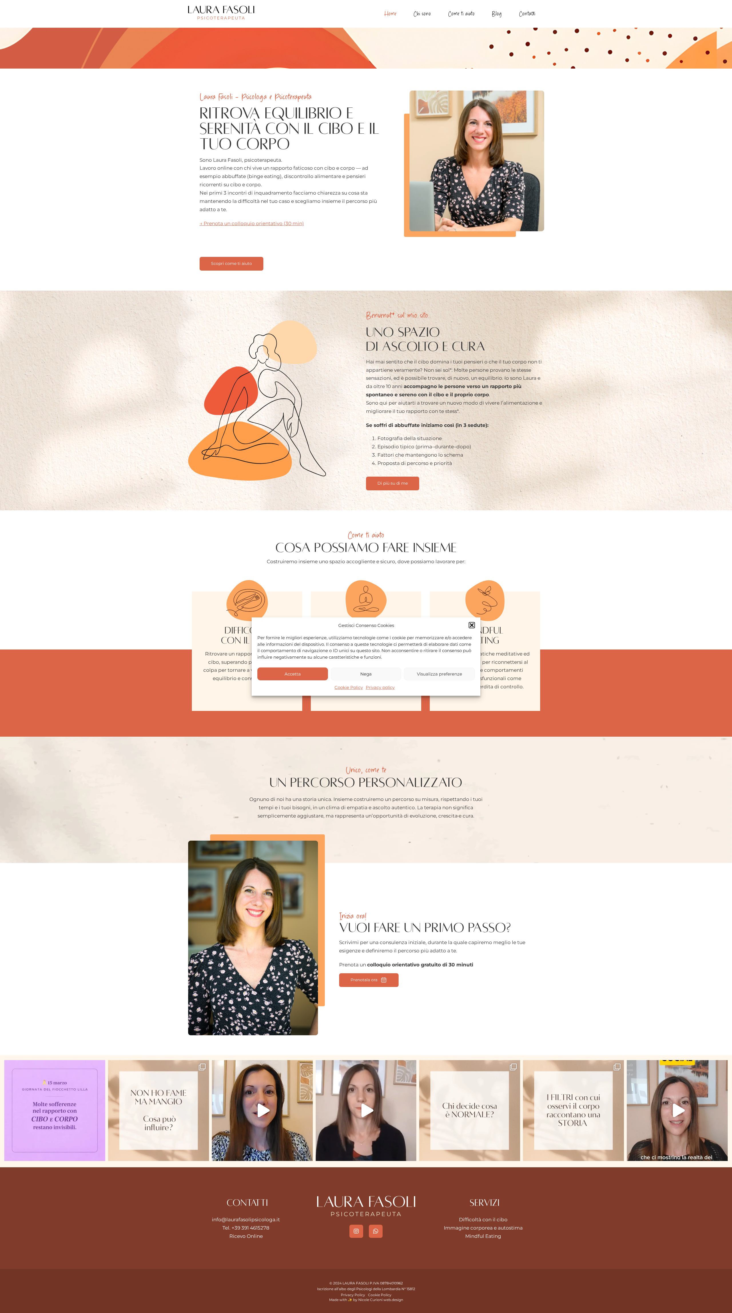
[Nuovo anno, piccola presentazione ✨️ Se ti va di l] (262, 1110)
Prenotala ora (364, 979)
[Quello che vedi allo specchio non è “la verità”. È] (573, 1110)
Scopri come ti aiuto (231, 263)
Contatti (527, 13)
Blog (497, 13)
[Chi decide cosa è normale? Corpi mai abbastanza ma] (469, 1110)
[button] (472, 625)
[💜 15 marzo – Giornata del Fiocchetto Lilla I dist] (54, 1110)
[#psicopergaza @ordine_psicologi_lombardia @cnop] (366, 1110)
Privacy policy (380, 687)
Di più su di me (392, 483)
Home (390, 13)
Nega (366, 673)
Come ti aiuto (461, 13)
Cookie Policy (349, 687)
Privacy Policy (353, 1295)
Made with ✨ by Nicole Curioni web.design (366, 1300)
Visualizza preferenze (439, 673)
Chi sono (422, 13)
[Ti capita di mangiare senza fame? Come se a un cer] (158, 1110)
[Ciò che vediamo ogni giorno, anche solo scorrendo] (677, 1110)
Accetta (293, 673)
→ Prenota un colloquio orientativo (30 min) (252, 223)
